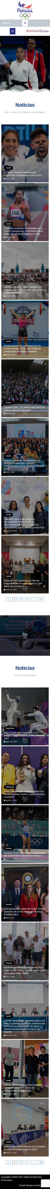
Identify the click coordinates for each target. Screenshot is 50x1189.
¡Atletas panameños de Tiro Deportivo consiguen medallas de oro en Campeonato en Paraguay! (23, 1088)
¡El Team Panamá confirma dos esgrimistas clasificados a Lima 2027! (23, 174)
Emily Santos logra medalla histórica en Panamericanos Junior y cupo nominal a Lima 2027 (24, 794)
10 (41, 1162)
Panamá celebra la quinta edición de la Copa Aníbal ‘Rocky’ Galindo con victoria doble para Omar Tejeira (24, 970)
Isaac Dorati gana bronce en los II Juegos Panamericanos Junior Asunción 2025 (24, 735)
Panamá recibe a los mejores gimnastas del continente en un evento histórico (24, 854)
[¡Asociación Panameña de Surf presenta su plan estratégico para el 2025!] (25, 1127)
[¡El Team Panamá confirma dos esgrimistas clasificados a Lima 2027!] (25, 153)
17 (41, 599)
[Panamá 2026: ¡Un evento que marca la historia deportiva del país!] (25, 388)
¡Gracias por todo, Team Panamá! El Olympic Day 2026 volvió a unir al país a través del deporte (24, 290)
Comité (8, 168)
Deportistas (10, 728)
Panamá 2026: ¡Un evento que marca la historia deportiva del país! (24, 408)
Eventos (9, 848)
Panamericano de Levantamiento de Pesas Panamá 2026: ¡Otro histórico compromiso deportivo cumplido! (22, 348)
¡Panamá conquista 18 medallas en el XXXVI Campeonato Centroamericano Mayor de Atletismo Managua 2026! (23, 231)
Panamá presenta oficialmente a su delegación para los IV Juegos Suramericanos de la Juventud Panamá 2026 (24, 464)
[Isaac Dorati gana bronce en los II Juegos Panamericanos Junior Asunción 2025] (25, 716)
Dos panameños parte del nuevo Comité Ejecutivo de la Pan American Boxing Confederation (24, 912)
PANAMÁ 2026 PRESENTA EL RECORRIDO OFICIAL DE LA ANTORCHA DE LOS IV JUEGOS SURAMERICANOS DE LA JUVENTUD (24, 523)
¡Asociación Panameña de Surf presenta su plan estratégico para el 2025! (24, 1148)
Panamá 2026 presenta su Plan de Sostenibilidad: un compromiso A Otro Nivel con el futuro (23, 583)
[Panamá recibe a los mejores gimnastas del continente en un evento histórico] (25, 834)
